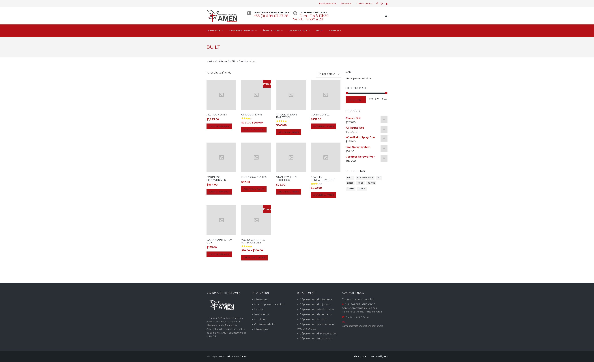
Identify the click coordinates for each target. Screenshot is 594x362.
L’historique (261, 299)
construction (365, 178)
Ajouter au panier (219, 126)
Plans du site (360, 356)
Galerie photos (364, 3)
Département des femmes (315, 299)
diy (379, 178)
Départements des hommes (316, 309)
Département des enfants (315, 314)
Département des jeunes (315, 304)
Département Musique (313, 319)
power (371, 183)
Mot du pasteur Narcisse (269, 304)
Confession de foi (264, 324)
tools (361, 189)
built (350, 178)
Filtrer (355, 100)
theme (350, 189)
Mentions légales (378, 356)
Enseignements (327, 3)
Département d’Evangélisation (318, 333)
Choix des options (254, 257)
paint (360, 183)
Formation (346, 3)
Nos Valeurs (261, 314)
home (350, 183)
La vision (259, 309)
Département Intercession (315, 338)
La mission (260, 319)
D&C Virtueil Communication (232, 356)
